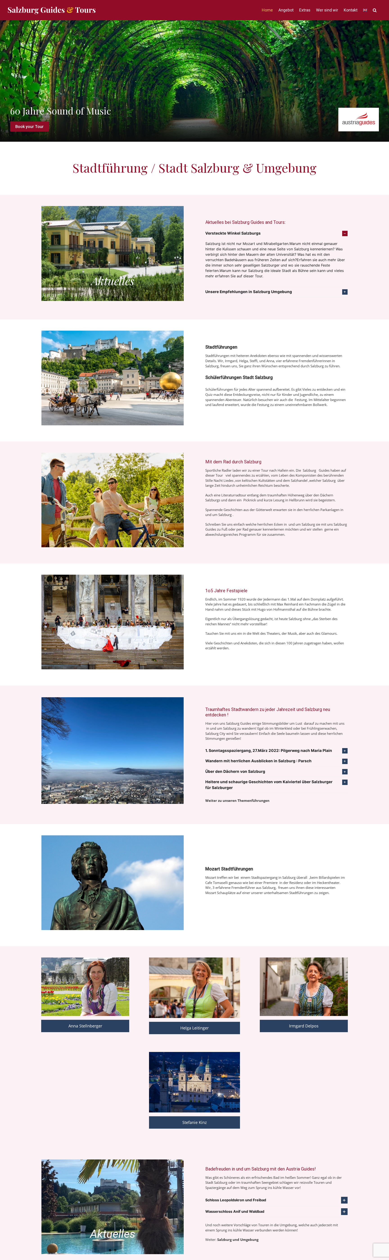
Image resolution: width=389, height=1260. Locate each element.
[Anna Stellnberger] (85, 959)
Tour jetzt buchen (31, 126)
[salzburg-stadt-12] (194, 1053)
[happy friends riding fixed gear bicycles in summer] (112, 454)
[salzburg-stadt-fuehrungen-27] (112, 837)
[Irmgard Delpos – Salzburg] (304, 959)
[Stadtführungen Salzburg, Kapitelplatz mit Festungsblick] (112, 332)
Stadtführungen (221, 347)
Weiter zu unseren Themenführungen (237, 800)
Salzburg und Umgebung (237, 1239)
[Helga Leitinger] (194, 959)
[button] (375, 10)
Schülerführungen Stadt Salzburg (239, 377)
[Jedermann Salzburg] (112, 576)
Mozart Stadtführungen (229, 869)
